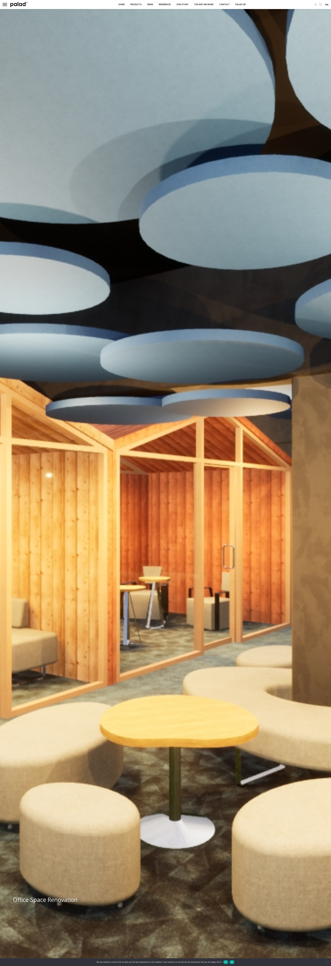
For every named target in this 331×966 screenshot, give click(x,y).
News (150, 4)
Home (121, 4)
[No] (327, 962)
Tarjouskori (315, 4)
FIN (326, 4)
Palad (29, 4)
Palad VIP (240, 4)
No (232, 962)
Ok (226, 962)
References (165, 4)
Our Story (182, 4)
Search (320, 4)
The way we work (203, 4)
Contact (224, 4)
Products (136, 4)
